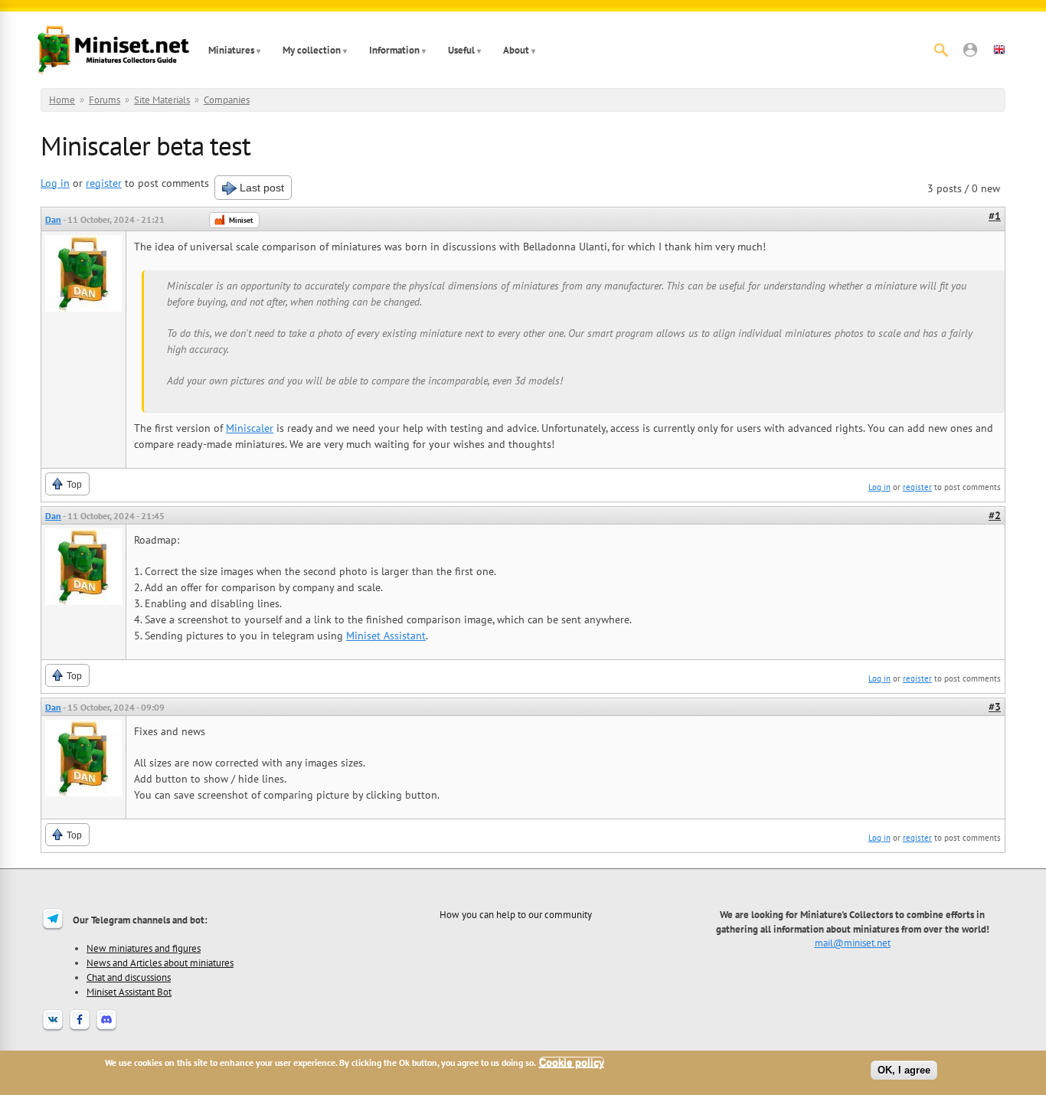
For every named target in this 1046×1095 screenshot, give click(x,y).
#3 (995, 707)
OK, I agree (904, 1070)
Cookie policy (571, 1062)
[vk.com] (53, 1029)
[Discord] (106, 1029)
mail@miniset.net (853, 942)
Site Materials (162, 99)
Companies (227, 99)
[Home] (113, 50)
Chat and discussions (129, 977)
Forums (104, 99)
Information (394, 50)
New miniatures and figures (144, 948)
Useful (461, 50)
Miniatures (231, 50)
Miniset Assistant (386, 635)
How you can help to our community (516, 914)
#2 (995, 515)
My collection (312, 50)
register (104, 183)
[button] (970, 50)
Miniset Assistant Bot (129, 992)
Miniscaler (249, 428)
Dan (53, 219)
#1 (995, 216)
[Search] (941, 50)
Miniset (241, 220)
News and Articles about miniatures (160, 962)
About (516, 50)
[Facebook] (79, 1029)
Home (62, 99)
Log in (55, 183)
